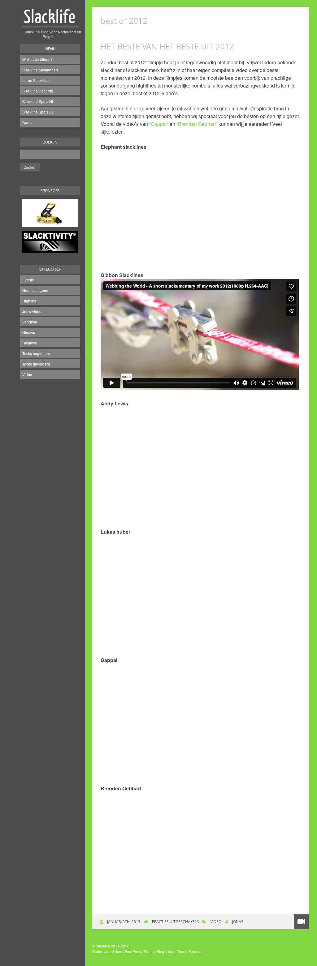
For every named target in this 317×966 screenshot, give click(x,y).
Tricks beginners (36, 353)
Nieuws (28, 332)
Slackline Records (37, 90)
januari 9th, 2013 (123, 921)
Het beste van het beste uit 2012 (167, 46)
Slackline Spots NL (38, 101)
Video (27, 374)
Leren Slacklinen (36, 80)
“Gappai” (158, 123)
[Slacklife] (50, 21)
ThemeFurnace (189, 951)
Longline (29, 321)
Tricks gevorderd (36, 363)
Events (28, 279)
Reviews (29, 342)
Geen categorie (35, 290)
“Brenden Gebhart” (196, 123)
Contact (28, 122)
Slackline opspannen (40, 69)
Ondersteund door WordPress (117, 951)
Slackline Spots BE (38, 111)
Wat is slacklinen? (37, 59)
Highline (29, 300)
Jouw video (31, 311)
